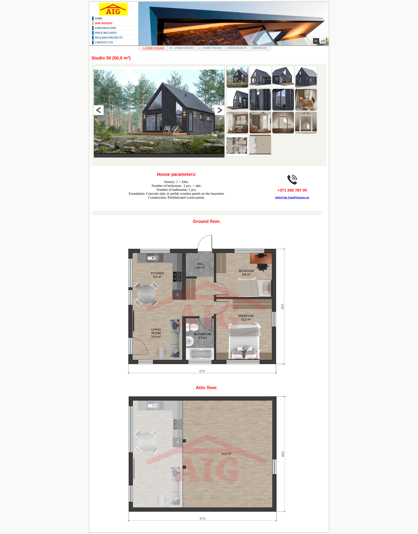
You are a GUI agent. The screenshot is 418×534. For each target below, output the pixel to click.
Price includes (106, 32)
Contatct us (104, 42)
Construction (105, 28)
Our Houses (103, 23)
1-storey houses (153, 48)
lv (316, 40)
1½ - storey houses (181, 48)
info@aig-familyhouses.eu (292, 197)
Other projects (237, 48)
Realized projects (109, 37)
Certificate (259, 48)
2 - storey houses (210, 48)
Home (99, 18)
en (323, 40)
